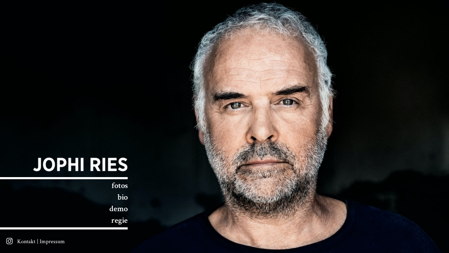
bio (123, 197)
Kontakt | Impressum (41, 241)
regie (119, 220)
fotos (120, 185)
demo (118, 209)
